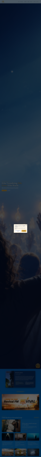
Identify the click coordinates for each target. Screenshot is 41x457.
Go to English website (24, 230)
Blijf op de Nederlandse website (18, 230)
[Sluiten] (26, 225)
